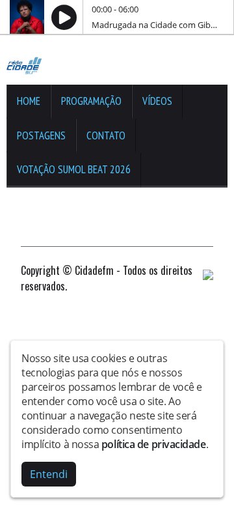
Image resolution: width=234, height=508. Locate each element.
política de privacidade (153, 444)
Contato (105, 135)
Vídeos (157, 101)
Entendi (49, 474)
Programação (91, 101)
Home (28, 101)
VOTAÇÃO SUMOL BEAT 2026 (74, 169)
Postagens (41, 135)
